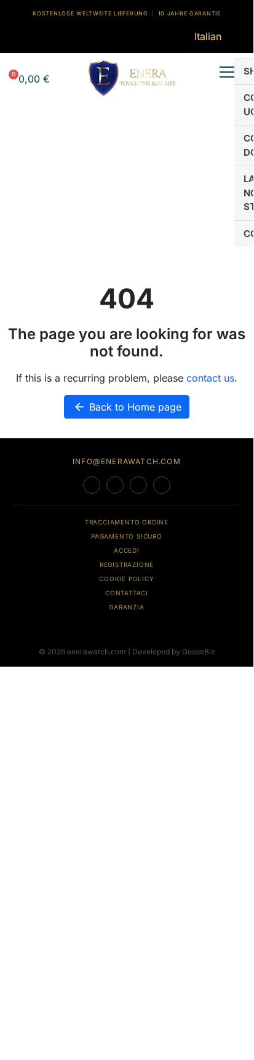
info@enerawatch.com (127, 461)
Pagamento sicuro (126, 536)
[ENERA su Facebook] (91, 485)
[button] (28, 76)
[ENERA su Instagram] (115, 485)
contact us (210, 378)
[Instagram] (29, 35)
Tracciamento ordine (127, 522)
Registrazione (127, 564)
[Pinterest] (63, 35)
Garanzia (126, 607)
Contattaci (126, 592)
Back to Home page (127, 407)
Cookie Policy (126, 578)
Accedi (127, 550)
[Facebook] (13, 35)
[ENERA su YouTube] (138, 485)
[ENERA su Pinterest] (161, 485)
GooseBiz (198, 651)
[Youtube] (47, 35)
